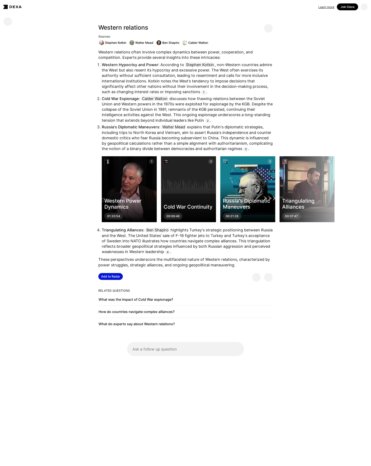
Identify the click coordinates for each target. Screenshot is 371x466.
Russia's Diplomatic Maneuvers (246, 203)
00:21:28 (232, 216)
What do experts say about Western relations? (137, 324)
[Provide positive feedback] (256, 277)
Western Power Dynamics (122, 203)
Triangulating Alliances (298, 203)
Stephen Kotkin (115, 42)
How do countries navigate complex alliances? (137, 312)
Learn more (326, 7)
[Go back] (7, 21)
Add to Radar (110, 276)
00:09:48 (173, 216)
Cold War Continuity (188, 207)
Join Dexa (347, 7)
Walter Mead (144, 42)
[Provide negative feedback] (268, 277)
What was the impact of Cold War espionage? (136, 299)
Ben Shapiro (170, 42)
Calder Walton (198, 42)
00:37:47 (291, 216)
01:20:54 (113, 216)
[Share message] (268, 28)
